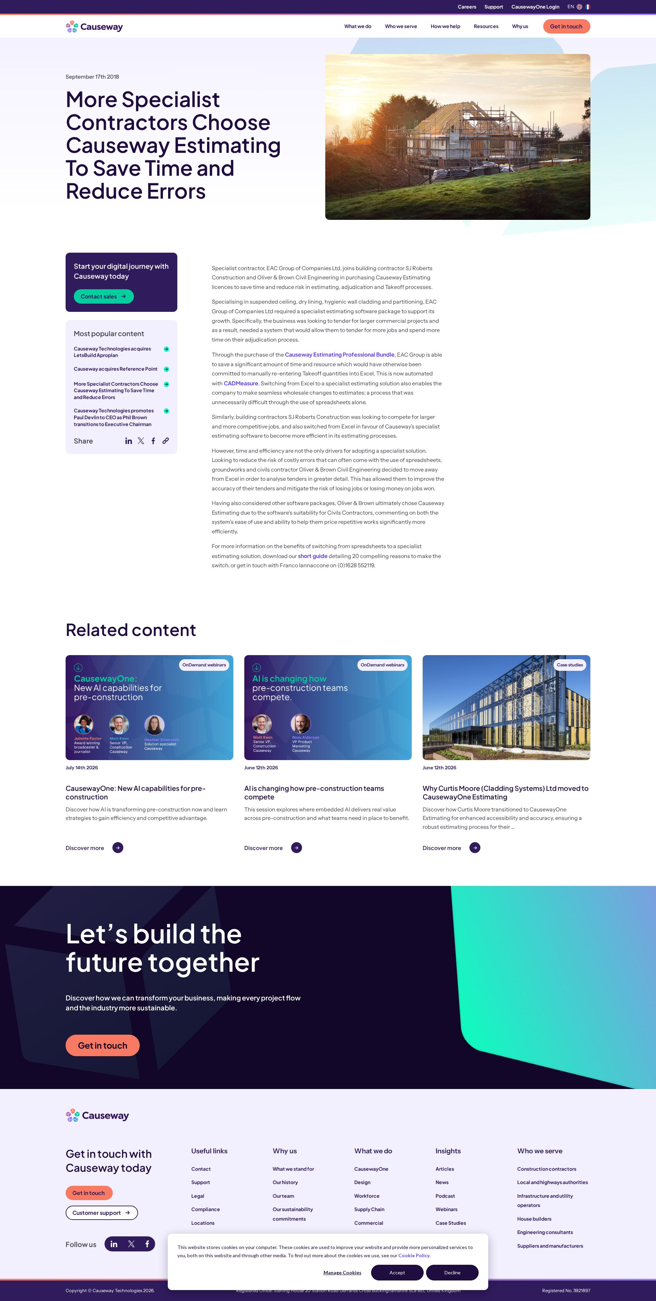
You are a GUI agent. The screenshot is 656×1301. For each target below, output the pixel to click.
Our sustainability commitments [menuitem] (293, 1214)
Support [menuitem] (493, 6)
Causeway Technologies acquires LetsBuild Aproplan (112, 351)
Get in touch (566, 26)
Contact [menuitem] (201, 1169)
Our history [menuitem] (285, 1182)
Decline (453, 1272)
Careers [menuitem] (467, 6)
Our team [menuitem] (283, 1196)
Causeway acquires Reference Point (116, 369)
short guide (313, 555)
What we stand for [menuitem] (293, 1169)
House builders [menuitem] (534, 1219)
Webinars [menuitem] (446, 1209)
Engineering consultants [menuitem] (545, 1232)
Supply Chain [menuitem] (369, 1209)
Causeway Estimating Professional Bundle (340, 354)
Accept (397, 1272)
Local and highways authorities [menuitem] (552, 1182)
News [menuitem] (442, 1182)
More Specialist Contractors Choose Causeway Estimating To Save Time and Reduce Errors (116, 390)
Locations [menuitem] (203, 1223)
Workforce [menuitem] (367, 1196)
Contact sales (99, 296)
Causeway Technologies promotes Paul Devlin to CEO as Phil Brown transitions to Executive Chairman (114, 417)
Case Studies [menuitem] (451, 1223)
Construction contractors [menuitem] (546, 1169)
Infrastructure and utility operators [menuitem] (545, 1200)
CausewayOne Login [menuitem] (535, 6)
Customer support (96, 1212)
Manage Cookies (342, 1272)
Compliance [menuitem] (205, 1209)
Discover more (85, 847)
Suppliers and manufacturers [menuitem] (550, 1246)
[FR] (587, 7)
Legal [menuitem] (197, 1196)
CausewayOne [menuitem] (371, 1169)
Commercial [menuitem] (368, 1223)
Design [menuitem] (362, 1182)
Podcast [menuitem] (445, 1196)
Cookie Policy (413, 1255)
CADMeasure (241, 383)
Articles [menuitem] (445, 1169)
